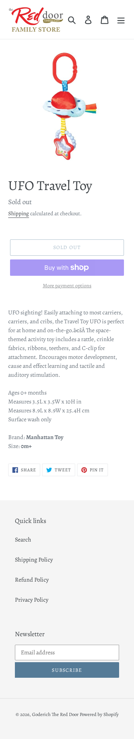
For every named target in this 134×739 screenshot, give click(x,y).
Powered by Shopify (99, 714)
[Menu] (121, 19)
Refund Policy (32, 580)
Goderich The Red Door (55, 714)
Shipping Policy (34, 560)
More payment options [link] (67, 285)
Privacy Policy (31, 600)
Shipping (18, 213)
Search (23, 540)
